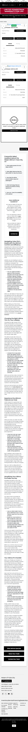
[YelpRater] (11, 693)
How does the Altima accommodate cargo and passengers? (12, 179)
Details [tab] (10, 43)
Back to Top (23, 149)
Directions (22, 705)
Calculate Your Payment (8, 38)
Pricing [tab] (18, 43)
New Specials (4, 714)
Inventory (4, 700)
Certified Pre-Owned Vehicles (4, 710)
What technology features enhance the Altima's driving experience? (13, 186)
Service (10, 700)
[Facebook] (2, 693)
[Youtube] (8, 693)
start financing (16, 386)
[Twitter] (5, 693)
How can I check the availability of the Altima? (14, 193)
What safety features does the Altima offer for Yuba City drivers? (14, 172)
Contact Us (14, 234)
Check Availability (20, 30)
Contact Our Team (14, 659)
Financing (16, 700)
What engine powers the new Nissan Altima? (13, 166)
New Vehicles (4, 703)
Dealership (24, 700)
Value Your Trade (20, 38)
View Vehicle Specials (14, 648)
